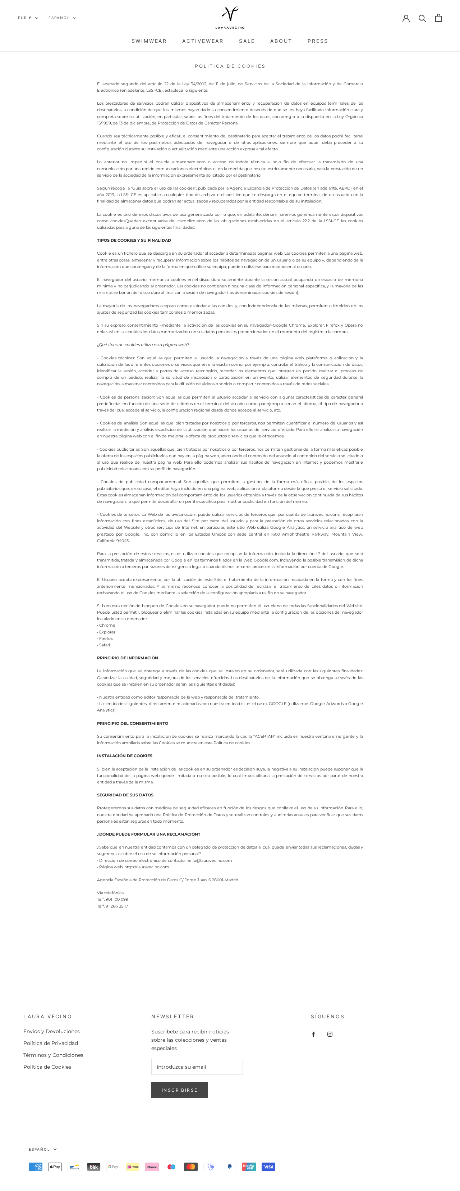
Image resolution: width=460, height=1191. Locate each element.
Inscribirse (180, 1090)
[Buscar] (422, 18)
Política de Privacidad (50, 1043)
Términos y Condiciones (53, 1055)
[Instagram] (329, 1034)
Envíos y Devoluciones (51, 1031)
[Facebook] (313, 1034)
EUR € (25, 17)
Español (59, 17)
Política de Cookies (47, 1067)
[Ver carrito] (438, 18)
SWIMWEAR (149, 41)
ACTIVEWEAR (203, 41)
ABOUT (281, 41)
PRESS (318, 41)
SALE (247, 41)
